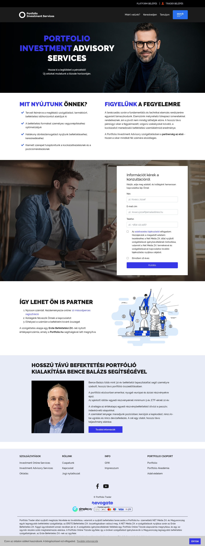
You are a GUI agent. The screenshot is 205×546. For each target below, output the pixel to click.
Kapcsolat (68, 468)
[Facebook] (98, 486)
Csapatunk (68, 462)
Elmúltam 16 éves (140, 258)
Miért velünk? (132, 14)
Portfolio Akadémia (158, 468)
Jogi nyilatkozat (71, 473)
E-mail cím (132, 206)
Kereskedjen (150, 14)
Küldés (152, 265)
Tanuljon (164, 14)
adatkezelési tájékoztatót (147, 231)
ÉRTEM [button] (195, 541)
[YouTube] (105, 486)
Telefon (130, 219)
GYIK (107, 462)
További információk (105, 429)
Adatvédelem (155, 473)
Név (129, 193)
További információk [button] (87, 541)
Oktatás (24, 473)
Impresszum (112, 468)
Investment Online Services (35, 462)
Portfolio (152, 462)
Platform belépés (147, 3)
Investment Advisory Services (36, 468)
